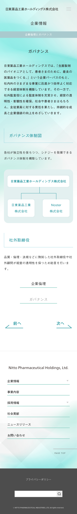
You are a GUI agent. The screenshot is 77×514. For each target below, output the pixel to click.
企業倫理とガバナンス (38, 34)
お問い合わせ (16, 435)
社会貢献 (13, 413)
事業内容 (13, 392)
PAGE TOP (60, 453)
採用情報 (13, 402)
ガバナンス (38, 299)
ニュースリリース (19, 424)
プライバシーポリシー (38, 479)
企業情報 (13, 381)
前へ (17, 323)
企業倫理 (38, 283)
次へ (60, 323)
